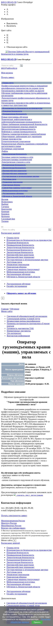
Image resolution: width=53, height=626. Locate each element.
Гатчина (5, 206)
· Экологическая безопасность (13, 168)
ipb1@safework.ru (9, 68)
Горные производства (11, 139)
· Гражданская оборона (10, 185)
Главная (4, 309)
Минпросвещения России (13, 521)
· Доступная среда (8, 179)
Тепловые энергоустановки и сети (17, 157)
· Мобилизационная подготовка (14, 191)
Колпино (5, 216)
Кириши (5, 211)
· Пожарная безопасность (11, 111)
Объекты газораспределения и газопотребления (23, 134)
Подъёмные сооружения (12, 149)
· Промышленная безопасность (14, 114)
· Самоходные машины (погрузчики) (16, 188)
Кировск (5, 214)
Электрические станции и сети (15, 162)
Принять (37, 622)
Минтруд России (9, 523)
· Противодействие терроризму (14, 174)
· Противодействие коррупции (13, 171)
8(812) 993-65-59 (8, 2)
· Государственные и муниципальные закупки (20, 176)
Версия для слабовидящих (13, 528)
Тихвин (5, 221)
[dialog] (26, 301)
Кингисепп (6, 209)
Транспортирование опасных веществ (19, 127)
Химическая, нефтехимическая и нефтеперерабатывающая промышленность (21, 120)
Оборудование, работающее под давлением (21, 136)
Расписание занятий (10, 233)
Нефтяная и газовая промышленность (18, 131)
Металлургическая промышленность (18, 129)
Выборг (5, 204)
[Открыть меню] (2, 226)
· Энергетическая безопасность (14, 154)
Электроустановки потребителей (16, 159)
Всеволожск (7, 202)
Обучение (14, 309)
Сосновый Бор (8, 219)
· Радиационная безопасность (13, 165)
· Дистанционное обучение (12, 193)
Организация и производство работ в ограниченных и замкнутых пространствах (25, 104)
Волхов (4, 199)
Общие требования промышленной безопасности (24, 124)
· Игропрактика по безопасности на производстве (21, 108)
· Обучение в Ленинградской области (16, 196)
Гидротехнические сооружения (15, 141)
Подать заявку (7, 77)
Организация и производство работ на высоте (22, 91)
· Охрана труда (7, 83)
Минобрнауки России (11, 525)
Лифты (4, 151)
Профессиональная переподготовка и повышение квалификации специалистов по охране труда (24, 87)
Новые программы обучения (14, 117)
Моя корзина (7, 73)
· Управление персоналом (12, 182)
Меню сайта (6, 311)
